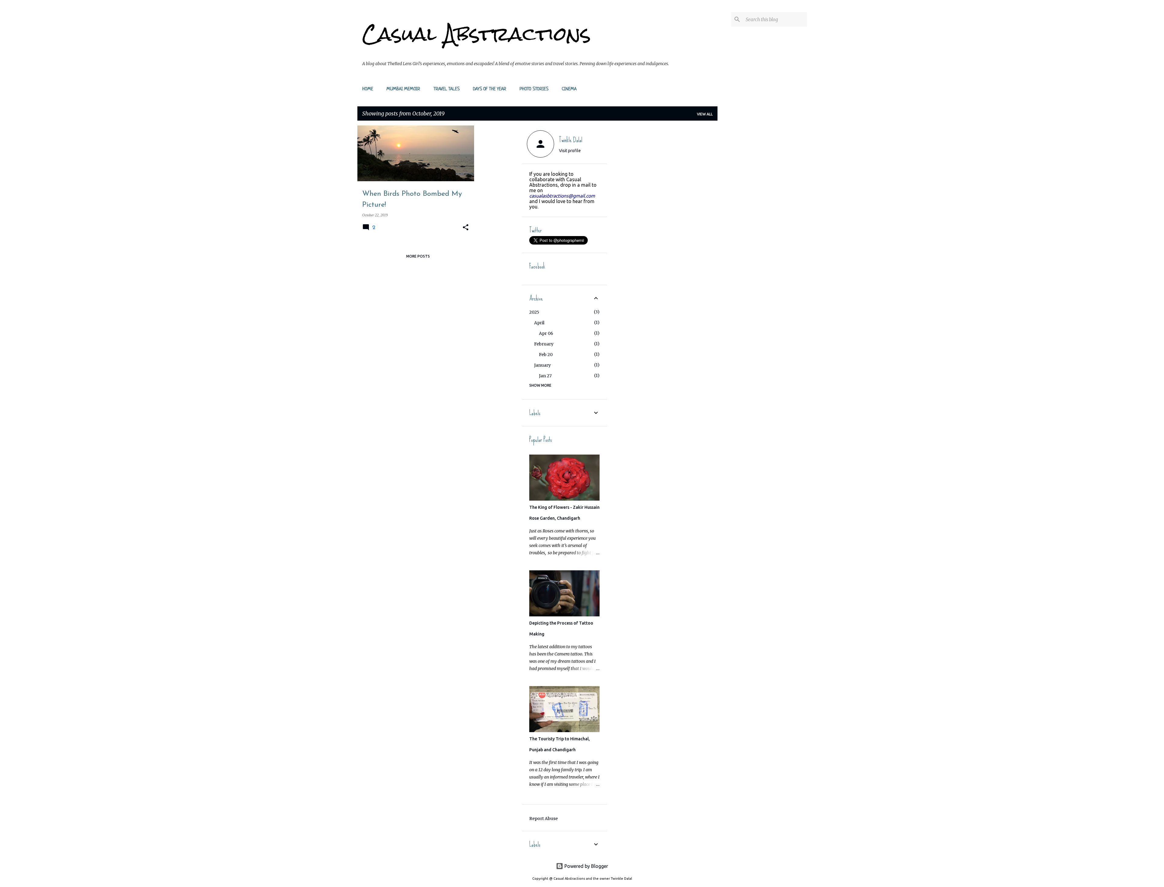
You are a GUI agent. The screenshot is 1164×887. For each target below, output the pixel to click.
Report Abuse (543, 818)
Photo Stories (534, 89)
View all (705, 114)
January (542, 365)
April (539, 322)
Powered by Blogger (585, 866)
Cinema (569, 89)
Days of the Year (489, 89)
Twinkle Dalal (570, 140)
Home (367, 89)
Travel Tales (446, 89)
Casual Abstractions (476, 33)
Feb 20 (546, 354)
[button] (465, 228)
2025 (534, 312)
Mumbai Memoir (403, 89)
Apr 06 (546, 333)
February (544, 344)
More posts (418, 256)
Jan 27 (545, 375)
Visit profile (570, 150)
